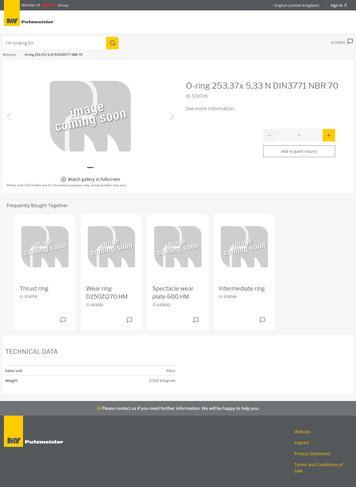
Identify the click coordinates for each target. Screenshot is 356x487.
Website (302, 432)
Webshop (9, 54)
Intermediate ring (242, 288)
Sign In (337, 5)
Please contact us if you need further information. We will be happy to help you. (180, 408)
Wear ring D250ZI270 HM (107, 292)
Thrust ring (34, 288)
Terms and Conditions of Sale (318, 468)
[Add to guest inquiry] (63, 320)
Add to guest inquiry (299, 151)
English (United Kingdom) (297, 5)
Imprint (301, 443)
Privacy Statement (312, 454)
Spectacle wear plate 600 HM (172, 292)
